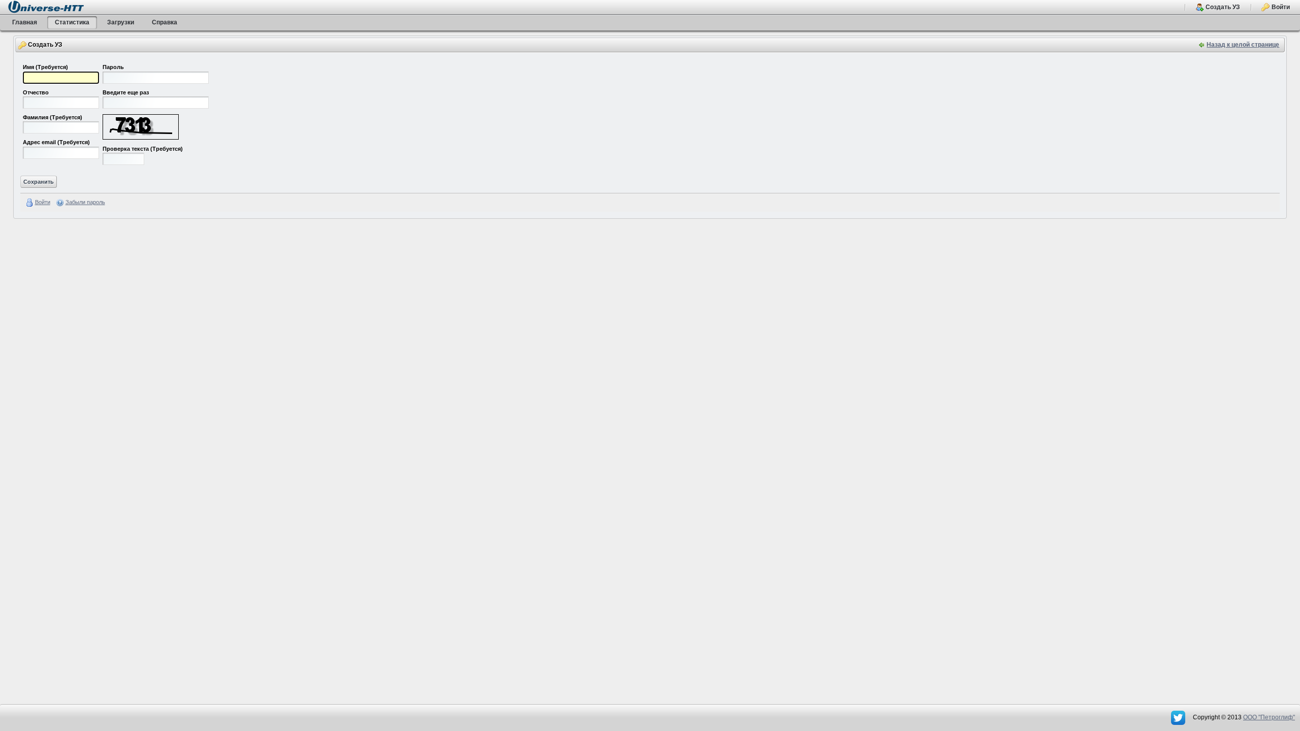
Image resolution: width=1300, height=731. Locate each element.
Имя (45, 67)
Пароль (113, 67)
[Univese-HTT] (46, 6)
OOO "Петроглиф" (1269, 717)
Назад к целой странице (1243, 44)
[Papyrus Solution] (1179, 717)
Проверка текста (143, 149)
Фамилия (52, 117)
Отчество (36, 92)
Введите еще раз (126, 92)
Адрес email (56, 142)
